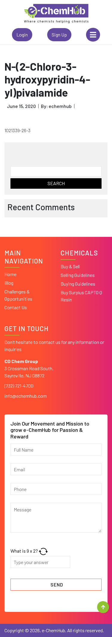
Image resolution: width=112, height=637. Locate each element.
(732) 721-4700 (18, 385)
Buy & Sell (70, 266)
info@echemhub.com (25, 396)
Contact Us (15, 307)
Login (22, 34)
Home (10, 274)
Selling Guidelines (78, 275)
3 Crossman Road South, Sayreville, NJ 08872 (28, 368)
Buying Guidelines (78, 284)
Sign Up (59, 34)
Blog (8, 283)
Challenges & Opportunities (18, 295)
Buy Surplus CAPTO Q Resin (81, 295)
